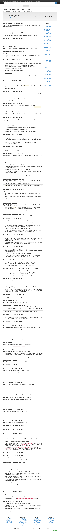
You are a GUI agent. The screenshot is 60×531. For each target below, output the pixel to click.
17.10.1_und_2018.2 (47, 61)
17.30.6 (45, 56)
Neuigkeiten (37, 524)
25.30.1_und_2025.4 (47, 26)
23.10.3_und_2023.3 (47, 34)
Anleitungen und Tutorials (37, 520)
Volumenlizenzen (23, 518)
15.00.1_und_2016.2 (47, 75)
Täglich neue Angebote (36, 522)
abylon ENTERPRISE (9, 520)
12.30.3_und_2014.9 (47, 85)
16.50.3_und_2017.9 (47, 63)
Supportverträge (23, 519)
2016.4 (45, 72)
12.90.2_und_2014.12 (47, 82)
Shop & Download (27, 1)
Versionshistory (37, 521)
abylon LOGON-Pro (9, 518)
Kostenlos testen (9, 525)
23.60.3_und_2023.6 (47, 32)
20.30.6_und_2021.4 (47, 46)
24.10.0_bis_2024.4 (47, 30)
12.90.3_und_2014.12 (47, 81)
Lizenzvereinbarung (50, 522)
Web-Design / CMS (23, 523)
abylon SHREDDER (9, 521)
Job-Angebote (37, 525)
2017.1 (45, 65)
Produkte (21, 1)
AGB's (50, 521)
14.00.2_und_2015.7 (47, 78)
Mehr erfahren (41, 530)
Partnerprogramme (23, 525)
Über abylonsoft (37, 1)
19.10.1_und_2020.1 (47, 50)
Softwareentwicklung (23, 521)
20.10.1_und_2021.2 (47, 47)
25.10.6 (45, 27)
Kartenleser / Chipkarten (23, 520)
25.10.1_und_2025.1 (47, 29)
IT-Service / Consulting (23, 524)
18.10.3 (45, 53)
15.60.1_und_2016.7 (47, 70)
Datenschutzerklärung (50, 520)
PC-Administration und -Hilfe (23, 522)
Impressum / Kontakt (50, 518)
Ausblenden (54, 530)
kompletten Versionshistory (13, 17)
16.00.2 (45, 64)
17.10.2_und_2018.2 (47, 60)
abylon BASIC (9, 519)
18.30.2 (45, 51)
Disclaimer (50, 519)
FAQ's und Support (37, 519)
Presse (37, 523)
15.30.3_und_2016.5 (47, 71)
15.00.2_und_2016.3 (47, 74)
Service (32, 1)
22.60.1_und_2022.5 (47, 39)
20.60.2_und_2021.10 (47, 43)
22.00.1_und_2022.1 (47, 41)
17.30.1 (45, 58)
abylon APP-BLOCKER (9, 522)
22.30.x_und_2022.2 (47, 40)
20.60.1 (45, 44)
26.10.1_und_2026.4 (47, 25)
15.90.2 (45, 67)
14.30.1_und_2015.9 (47, 77)
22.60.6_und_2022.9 (47, 37)
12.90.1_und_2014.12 (47, 84)
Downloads (36, 518)
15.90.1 (45, 68)
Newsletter (50, 523)
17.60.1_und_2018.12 (47, 54)
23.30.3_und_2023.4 (47, 33)
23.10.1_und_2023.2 (47, 36)
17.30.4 (45, 57)
